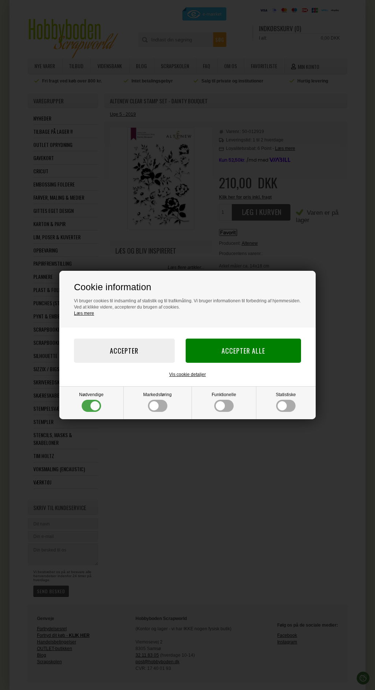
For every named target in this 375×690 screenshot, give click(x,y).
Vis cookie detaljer (187, 374)
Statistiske (286, 394)
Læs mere (84, 313)
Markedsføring (157, 394)
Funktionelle (224, 394)
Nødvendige (91, 394)
